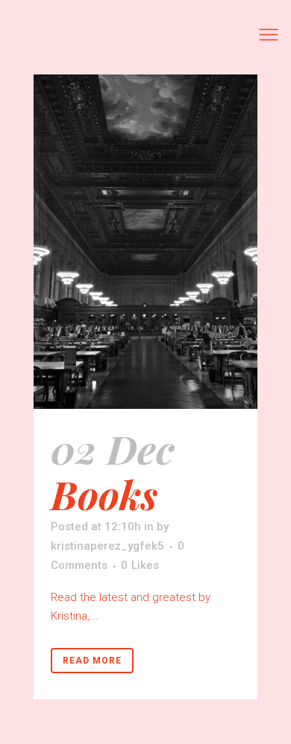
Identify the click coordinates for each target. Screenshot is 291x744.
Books (104, 494)
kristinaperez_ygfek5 (107, 546)
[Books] (145, 241)
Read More (92, 660)
